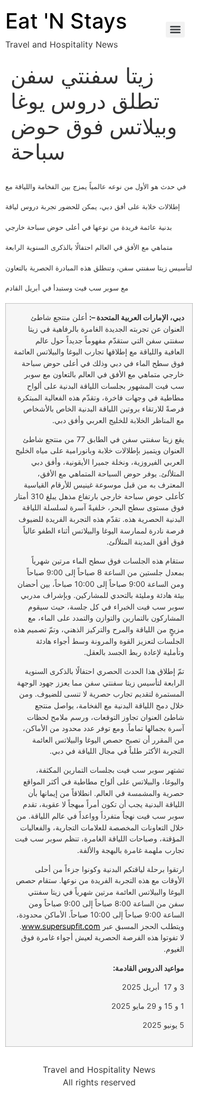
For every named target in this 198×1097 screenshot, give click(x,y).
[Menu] (175, 29)
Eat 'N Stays (66, 21)
